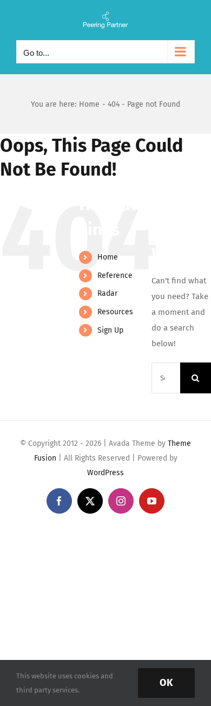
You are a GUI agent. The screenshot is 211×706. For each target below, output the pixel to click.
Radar (107, 293)
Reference (115, 275)
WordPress (105, 472)
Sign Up (110, 330)
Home (107, 257)
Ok (166, 683)
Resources (115, 311)
